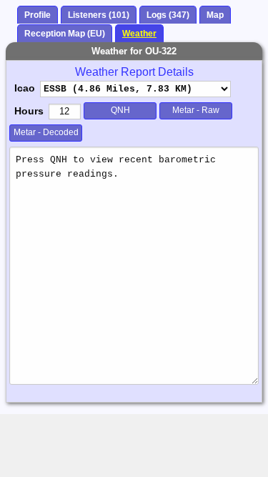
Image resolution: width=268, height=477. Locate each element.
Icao (24, 88)
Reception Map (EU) (64, 34)
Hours (29, 111)
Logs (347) (168, 15)
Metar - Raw (195, 110)
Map (215, 15)
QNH (120, 110)
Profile (37, 15)
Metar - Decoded (46, 132)
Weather (139, 34)
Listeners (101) (98, 15)
